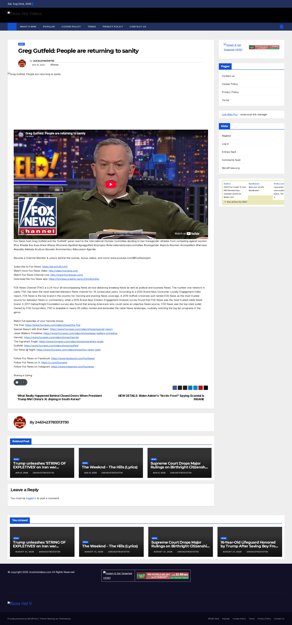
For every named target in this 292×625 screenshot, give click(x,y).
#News (54, 64)
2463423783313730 (43, 61)
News (21, 44)
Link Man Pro (230, 114)
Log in (225, 143)
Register (226, 135)
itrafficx (227, 184)
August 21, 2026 (25, 552)
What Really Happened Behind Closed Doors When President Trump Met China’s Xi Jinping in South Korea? (59, 397)
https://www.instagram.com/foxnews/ (72, 366)
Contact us (138, 26)
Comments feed (231, 159)
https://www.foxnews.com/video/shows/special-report (81, 329)
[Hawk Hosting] (264, 47)
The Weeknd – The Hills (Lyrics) (109, 467)
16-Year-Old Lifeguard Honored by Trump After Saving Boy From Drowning (250, 546)
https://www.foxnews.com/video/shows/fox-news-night (68, 349)
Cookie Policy (71, 26)
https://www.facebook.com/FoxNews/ (73, 358)
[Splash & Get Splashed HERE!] (234, 47)
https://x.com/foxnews (54, 362)
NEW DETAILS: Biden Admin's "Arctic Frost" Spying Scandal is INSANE (161, 397)
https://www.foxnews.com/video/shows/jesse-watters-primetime (80, 333)
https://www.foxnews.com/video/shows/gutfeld (51, 345)
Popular (49, 26)
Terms (92, 26)
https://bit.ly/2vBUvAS (55, 266)
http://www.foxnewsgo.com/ (66, 274)
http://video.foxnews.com (63, 270)
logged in (31, 498)
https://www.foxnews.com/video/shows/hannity (51, 337)
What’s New (28, 26)
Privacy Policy (113, 26)
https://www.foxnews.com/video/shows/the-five (52, 325)
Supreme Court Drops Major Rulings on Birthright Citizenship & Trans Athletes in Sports (179, 467)
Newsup (51, 618)
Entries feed (229, 151)
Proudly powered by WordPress (23, 618)
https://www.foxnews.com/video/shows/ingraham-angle (71, 341)
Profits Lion (279, 184)
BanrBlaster (254, 184)
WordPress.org (231, 168)
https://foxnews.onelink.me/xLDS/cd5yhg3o (74, 278)
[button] (276, 26)
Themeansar (65, 618)
